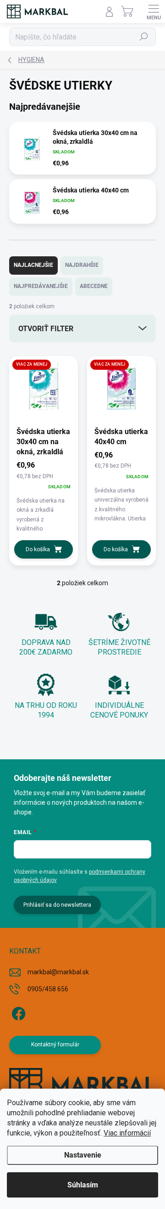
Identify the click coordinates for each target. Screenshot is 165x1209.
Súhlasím (82, 1185)
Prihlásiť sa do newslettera (57, 905)
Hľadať (144, 37)
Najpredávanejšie (41, 286)
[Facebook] (17, 1012)
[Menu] (153, 11)
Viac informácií (127, 1133)
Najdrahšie (82, 265)
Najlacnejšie (33, 265)
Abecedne (94, 286)
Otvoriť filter (45, 328)
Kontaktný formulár (55, 1044)
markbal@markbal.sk (58, 972)
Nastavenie (82, 1155)
